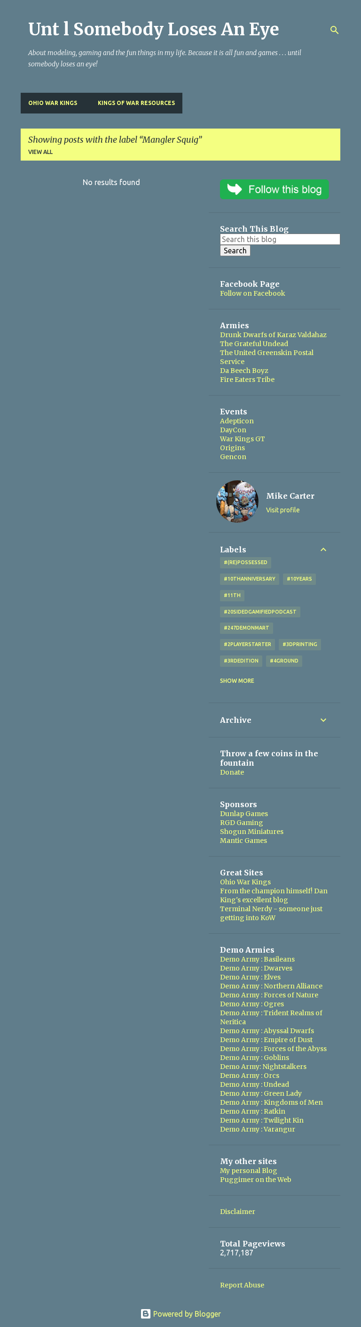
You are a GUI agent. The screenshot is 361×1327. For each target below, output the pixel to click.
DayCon (233, 430)
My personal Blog (248, 1170)
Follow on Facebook (252, 293)
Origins (232, 448)
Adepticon (237, 421)
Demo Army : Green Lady (261, 1093)
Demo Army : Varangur (257, 1129)
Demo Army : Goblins (254, 1057)
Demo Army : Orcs (249, 1075)
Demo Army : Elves (250, 977)
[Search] (334, 30)
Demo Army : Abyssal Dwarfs (267, 1031)
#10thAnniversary (249, 579)
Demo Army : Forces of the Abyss (273, 1048)
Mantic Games (243, 840)
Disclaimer (237, 1211)
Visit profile (283, 510)
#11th (232, 595)
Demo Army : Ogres (252, 1004)
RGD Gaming (241, 822)
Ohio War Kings (52, 103)
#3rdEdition (241, 661)
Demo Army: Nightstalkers (263, 1066)
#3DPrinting (300, 644)
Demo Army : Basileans (257, 959)
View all (40, 152)
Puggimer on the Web (255, 1179)
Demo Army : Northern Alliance (271, 986)
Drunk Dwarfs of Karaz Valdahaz (273, 335)
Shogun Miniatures (251, 831)
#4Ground (284, 661)
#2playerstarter (247, 644)
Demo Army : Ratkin (252, 1111)
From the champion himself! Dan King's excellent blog (274, 895)
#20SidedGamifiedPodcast (260, 612)
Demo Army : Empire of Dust (266, 1040)
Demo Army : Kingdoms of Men (271, 1102)
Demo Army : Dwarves (256, 968)
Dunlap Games (244, 813)
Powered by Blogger (186, 1314)
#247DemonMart (246, 628)
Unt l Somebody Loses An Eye (153, 29)
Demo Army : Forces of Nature (269, 995)
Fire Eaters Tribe (247, 379)
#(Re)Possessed (245, 562)
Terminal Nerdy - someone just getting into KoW (271, 913)
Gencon (233, 457)
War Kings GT (242, 439)
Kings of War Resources (136, 103)
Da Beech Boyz (244, 370)
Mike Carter (290, 496)
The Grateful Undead (254, 344)
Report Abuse (242, 1285)
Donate (232, 772)
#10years (299, 579)
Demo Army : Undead (254, 1084)
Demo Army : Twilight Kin (262, 1120)
